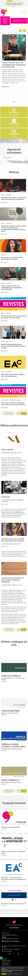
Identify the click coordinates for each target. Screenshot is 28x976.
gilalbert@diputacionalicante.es (15, 4)
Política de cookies (6, 961)
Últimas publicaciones (14, 425)
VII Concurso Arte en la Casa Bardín (13, 904)
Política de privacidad (6, 960)
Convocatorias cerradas (14, 400)
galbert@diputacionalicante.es (11, 935)
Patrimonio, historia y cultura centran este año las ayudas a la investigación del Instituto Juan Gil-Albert (14, 228)
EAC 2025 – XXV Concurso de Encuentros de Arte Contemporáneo (13, 878)
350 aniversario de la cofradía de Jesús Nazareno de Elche (13, 540)
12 (18, 791)
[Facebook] (13, 6)
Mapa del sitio (5, 963)
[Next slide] (24, 30)
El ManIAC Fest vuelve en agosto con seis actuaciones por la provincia (13, 198)
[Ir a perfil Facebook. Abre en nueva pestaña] (9, 954)
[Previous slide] (20, 30)
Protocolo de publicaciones (10, 827)
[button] (20, 12)
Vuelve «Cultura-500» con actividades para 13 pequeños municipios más (14, 65)
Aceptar (4, 973)
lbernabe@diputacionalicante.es (11, 938)
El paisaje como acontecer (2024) (11, 749)
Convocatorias (4, 400)
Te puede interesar (14, 803)
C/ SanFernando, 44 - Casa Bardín (11, 949)
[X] (15, 6)
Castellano (9, 1)
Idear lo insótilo (7, 450)
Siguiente (24, 413)
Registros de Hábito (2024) (9, 713)
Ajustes (16, 973)
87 (18, 413)
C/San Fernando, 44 (18, 3)
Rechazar (10, 973)
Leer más (14, 83)
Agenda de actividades (14, 151)
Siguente (23, 629)
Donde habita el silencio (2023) (11, 782)
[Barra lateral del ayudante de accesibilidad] (1, 958)
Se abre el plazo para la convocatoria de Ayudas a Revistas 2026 (14, 316)
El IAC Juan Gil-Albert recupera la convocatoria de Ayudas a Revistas (13, 403)
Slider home (8, 194)
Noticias (14, 172)
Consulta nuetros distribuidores (12, 941)
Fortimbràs (5, 497)
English (19, 1)
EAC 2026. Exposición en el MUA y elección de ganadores (13, 375)
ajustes (10, 971)
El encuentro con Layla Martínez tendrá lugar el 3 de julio (12, 258)
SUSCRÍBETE (14, 112)
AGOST (19, 20)
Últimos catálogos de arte (14, 643)
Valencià (15, 1)
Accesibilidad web (6, 964)
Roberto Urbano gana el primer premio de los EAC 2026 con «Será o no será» (13, 346)
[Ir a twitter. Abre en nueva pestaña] (18, 954)
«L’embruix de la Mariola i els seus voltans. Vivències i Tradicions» (12, 580)
